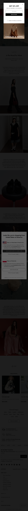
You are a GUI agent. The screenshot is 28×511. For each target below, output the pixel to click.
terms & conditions (17, 20)
